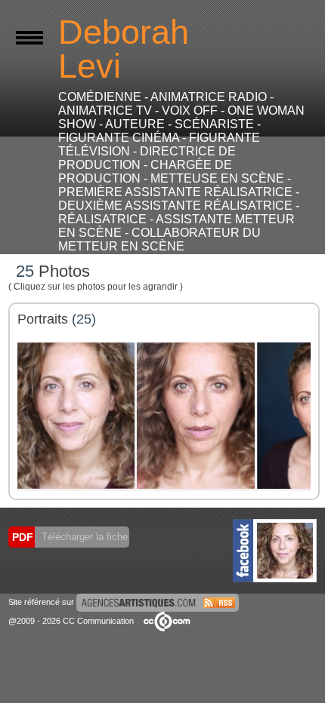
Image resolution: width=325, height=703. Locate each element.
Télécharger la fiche (83, 536)
